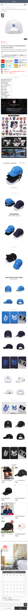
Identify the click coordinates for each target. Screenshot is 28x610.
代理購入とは (6, 69)
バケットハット (9, 8)
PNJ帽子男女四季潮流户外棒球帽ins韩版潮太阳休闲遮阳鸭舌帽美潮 (13, 10)
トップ (2, 8)
